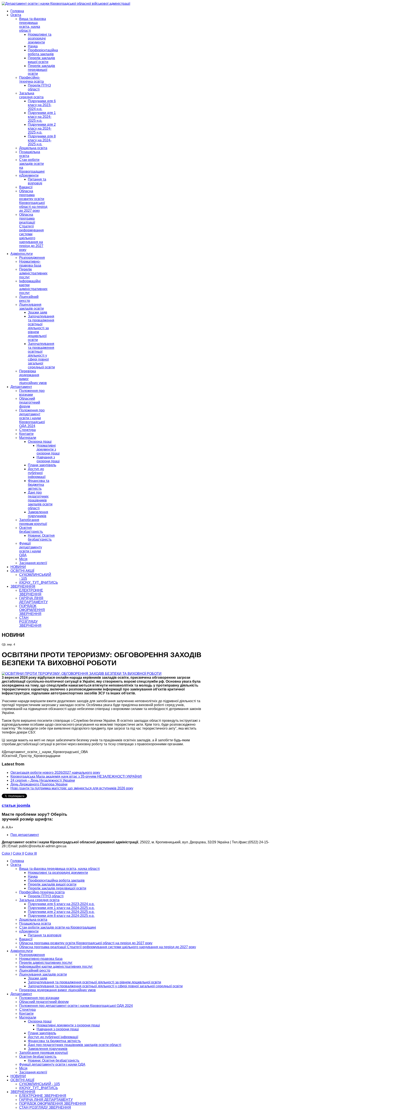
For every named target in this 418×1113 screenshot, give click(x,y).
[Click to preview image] (82, 673)
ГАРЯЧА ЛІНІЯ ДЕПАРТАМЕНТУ (33, 600)
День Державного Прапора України (38, 784)
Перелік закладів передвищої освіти (41, 69)
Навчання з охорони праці (48, 459)
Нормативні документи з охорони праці (48, 449)
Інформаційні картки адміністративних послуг (33, 287)
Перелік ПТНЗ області (39, 87)
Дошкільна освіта (33, 148)
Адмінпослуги (21, 254)
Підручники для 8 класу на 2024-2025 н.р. (42, 140)
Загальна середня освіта (31, 95)
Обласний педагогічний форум (29, 402)
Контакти (26, 434)
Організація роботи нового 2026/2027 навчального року (55, 772)
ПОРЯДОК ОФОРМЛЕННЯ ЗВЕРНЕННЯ (32, 610)
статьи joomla (16, 805)
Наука (33, 46)
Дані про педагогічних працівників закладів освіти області (40, 500)
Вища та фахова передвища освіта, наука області (32, 24)
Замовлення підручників (38, 514)
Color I (7, 853)
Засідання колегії (33, 563)
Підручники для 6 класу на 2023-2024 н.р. (42, 105)
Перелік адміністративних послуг (33, 273)
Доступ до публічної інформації (37, 473)
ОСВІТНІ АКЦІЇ (22, 571)
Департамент (21, 387)
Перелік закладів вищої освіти (41, 60)
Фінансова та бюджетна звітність (38, 484)
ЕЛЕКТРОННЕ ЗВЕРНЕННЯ (31, 592)
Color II (18, 853)
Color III (31, 853)
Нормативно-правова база (30, 263)
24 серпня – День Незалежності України (42, 780)
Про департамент (24, 835)
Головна (17, 11)
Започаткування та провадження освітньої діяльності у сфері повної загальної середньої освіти (41, 355)
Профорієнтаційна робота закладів (43, 52)
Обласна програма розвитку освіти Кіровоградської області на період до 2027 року (33, 200)
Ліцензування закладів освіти (31, 306)
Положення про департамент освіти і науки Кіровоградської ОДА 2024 (32, 418)
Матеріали (27, 438)
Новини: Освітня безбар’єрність (41, 537)
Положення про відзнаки (32, 392)
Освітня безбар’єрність (31, 529)
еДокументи (29, 175)
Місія (23, 559)
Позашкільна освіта (35, 923)
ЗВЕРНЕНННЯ (22, 586)
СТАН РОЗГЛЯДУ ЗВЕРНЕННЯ (30, 621)
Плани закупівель (42, 465)
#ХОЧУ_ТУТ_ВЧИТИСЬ (38, 582)
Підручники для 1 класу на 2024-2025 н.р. (42, 116)
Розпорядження (32, 257)
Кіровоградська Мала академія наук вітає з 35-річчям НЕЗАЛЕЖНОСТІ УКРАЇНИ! (76, 776)
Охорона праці (40, 441)
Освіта (15, 15)
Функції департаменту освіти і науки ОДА (30, 549)
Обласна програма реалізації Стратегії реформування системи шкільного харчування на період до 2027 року (31, 232)
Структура (27, 430)
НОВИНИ (18, 567)
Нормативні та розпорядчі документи (39, 38)
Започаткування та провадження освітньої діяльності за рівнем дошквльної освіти (41, 328)
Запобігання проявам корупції (33, 522)
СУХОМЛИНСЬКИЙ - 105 (39, 1084)
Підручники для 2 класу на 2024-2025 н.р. (42, 128)
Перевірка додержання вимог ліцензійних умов (57, 990)
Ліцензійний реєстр (29, 298)
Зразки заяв (37, 312)
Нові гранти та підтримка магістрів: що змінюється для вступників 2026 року (71, 788)
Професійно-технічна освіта (31, 79)
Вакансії (25, 187)
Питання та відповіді (37, 181)
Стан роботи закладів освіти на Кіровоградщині (57, 927)
